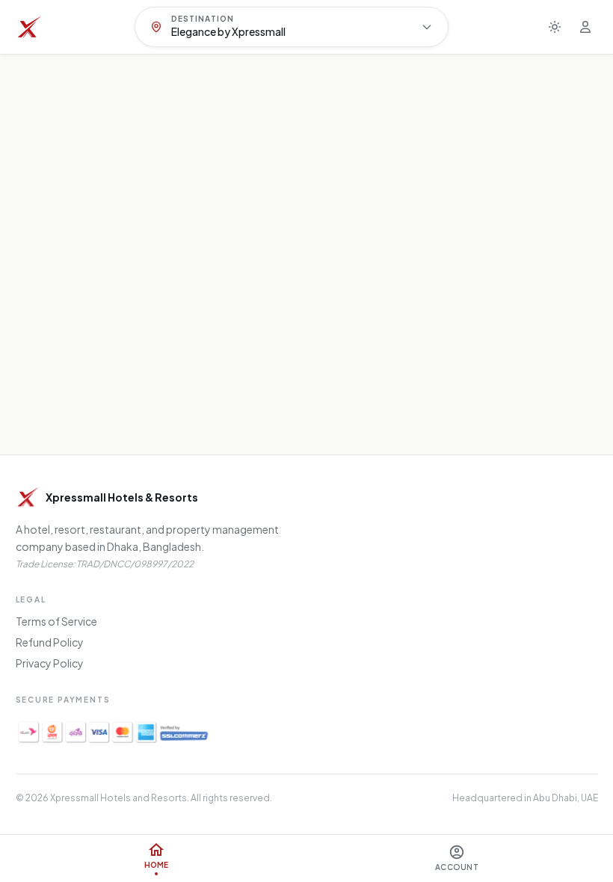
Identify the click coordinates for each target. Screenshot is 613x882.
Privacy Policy (50, 663)
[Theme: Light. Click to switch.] (554, 26)
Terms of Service (56, 621)
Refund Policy (50, 642)
